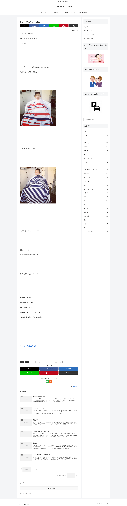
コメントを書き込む (49, 488)
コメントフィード (89, 34)
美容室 (27, 362)
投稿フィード (88, 31)
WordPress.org (88, 38)
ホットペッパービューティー (43, 362)
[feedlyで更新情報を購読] (47, 381)
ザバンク (33, 362)
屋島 (52, 362)
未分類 (22, 362)
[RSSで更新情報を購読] (50, 381)
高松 (61, 362)
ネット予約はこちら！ (29, 346)
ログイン (86, 27)
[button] (73, 25)
